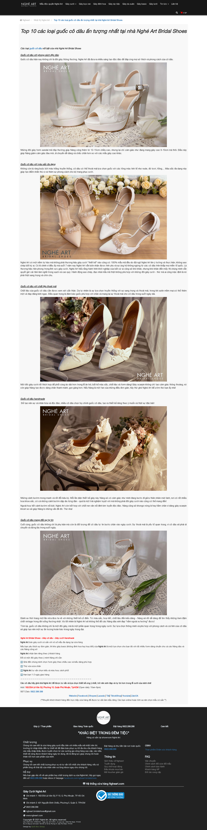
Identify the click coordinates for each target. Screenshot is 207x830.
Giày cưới (70, 4)
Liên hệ (174, 4)
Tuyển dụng (109, 764)
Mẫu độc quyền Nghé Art (51, 4)
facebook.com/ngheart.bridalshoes (80, 778)
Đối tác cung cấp (153, 772)
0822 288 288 (37, 691)
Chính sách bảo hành (155, 766)
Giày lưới (153, 4)
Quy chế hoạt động (113, 766)
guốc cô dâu (35, 48)
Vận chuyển (150, 761)
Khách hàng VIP (152, 769)
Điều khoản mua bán (113, 769)
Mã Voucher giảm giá (113, 772)
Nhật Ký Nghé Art (42, 20)
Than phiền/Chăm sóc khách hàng (161, 750)
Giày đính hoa (99, 4)
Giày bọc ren (85, 4)
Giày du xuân (128, 4)
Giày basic (142, 4)
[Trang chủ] (28, 4)
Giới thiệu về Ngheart (114, 761)
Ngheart (26, 20)
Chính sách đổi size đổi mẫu (158, 764)
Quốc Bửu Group (38, 827)
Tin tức (163, 4)
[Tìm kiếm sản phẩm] (177, 12)
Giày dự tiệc (114, 4)
